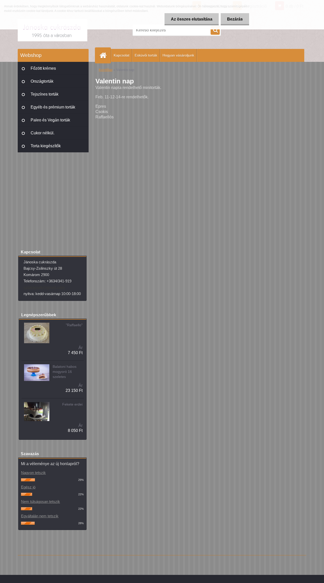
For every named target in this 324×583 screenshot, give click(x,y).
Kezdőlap (105, 70)
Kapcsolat (121, 55)
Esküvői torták (146, 55)
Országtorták (42, 81)
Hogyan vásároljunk (178, 55)
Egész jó (28, 487)
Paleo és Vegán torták (50, 120)
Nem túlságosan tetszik (40, 501)
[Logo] (52, 30)
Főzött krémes (43, 68)
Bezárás (235, 19)
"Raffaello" (74, 325)
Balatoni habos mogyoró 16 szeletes (64, 372)
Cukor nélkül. (42, 133)
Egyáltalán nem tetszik (39, 516)
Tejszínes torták (44, 94)
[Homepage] (105, 55)
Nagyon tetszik (33, 472)
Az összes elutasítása (191, 19)
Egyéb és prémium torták (53, 107)
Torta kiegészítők (46, 146)
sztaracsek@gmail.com (44, 287)
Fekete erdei (72, 404)
